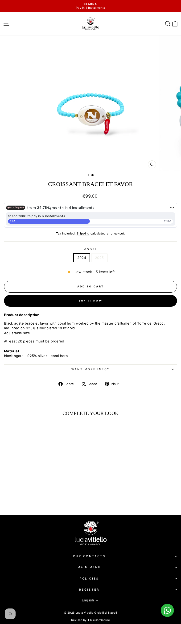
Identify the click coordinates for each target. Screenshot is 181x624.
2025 (99, 258)
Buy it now (90, 300)
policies (89, 578)
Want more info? (90, 369)
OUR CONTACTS (89, 556)
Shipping (83, 233)
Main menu (89, 567)
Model (91, 249)
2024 (81, 258)
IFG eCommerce (98, 620)
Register (89, 589)
